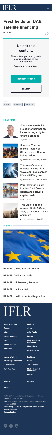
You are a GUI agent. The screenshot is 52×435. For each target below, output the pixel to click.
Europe (30, 336)
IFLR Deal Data (9, 369)
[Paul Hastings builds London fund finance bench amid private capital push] (10, 190)
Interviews (8, 349)
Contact (30, 381)
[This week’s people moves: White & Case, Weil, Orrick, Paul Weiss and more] (10, 210)
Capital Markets (10, 336)
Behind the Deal (10, 344)
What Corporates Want (13, 360)
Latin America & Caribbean (33, 341)
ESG (5, 340)
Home (29, 360)
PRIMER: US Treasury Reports (20, 282)
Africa (29, 328)
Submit (30, 375)
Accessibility (8, 407)
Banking (7, 104)
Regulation (17, 104)
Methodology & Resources (33, 369)
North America (33, 350)
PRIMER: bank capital (15, 289)
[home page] (9, 7)
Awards (7, 381)
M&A (5, 332)
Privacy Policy (31, 407)
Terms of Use (20, 407)
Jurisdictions (32, 365)
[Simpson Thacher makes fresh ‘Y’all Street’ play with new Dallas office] (10, 151)
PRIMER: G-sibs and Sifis (17, 275)
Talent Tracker (9, 365)
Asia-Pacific (32, 332)
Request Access (26, 78)
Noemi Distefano (29, 160)
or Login (26, 88)
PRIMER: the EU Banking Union (21, 268)
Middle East (29, 104)
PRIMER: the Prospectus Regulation (24, 296)
